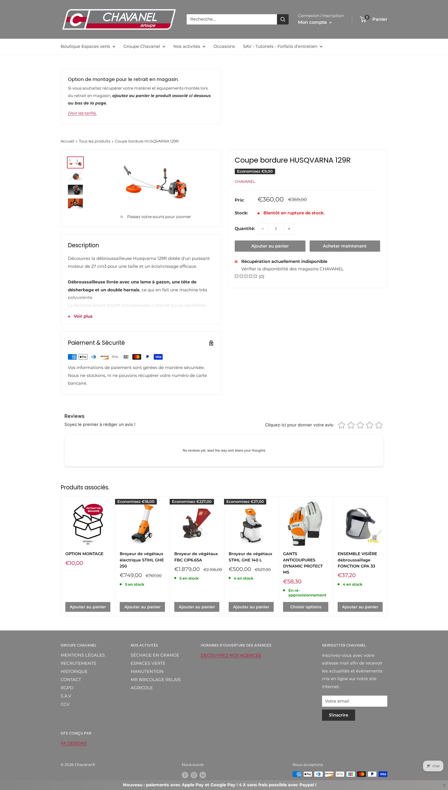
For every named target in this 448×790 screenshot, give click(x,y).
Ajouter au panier (270, 246)
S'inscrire (338, 715)
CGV (65, 704)
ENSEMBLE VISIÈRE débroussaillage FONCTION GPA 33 (357, 559)
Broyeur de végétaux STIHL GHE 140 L (250, 556)
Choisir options (305, 607)
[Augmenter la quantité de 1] (289, 229)
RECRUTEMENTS (78, 663)
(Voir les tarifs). (82, 113)
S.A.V (66, 696)
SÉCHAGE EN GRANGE (155, 655)
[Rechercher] (283, 19)
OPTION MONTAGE (84, 553)
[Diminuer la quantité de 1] (263, 229)
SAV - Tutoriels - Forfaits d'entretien (280, 46)
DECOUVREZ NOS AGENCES (231, 655)
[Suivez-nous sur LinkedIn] (203, 774)
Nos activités (186, 46)
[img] (246, 276)
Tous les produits (94, 141)
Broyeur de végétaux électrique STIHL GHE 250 (142, 559)
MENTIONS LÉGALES (83, 655)
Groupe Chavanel (141, 46)
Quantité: (245, 228)
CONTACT (71, 679)
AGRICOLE (142, 687)
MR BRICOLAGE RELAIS (156, 679)
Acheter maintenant (345, 246)
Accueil (67, 141)
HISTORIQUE (74, 671)
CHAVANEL (245, 181)
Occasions (224, 46)
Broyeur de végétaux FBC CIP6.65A (196, 556)
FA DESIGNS (74, 743)
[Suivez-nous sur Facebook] (185, 774)
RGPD (67, 687)
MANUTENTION (147, 671)
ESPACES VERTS (148, 663)
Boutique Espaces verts (85, 46)
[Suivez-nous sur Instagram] (194, 774)
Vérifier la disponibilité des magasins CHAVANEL (292, 268)
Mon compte (313, 22)
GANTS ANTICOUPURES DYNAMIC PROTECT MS (303, 562)
